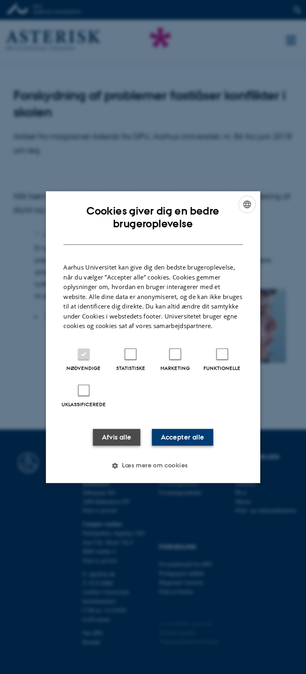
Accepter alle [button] (182, 437)
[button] (153, 465)
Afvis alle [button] (116, 437)
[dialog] (153, 337)
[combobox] (247, 204)
